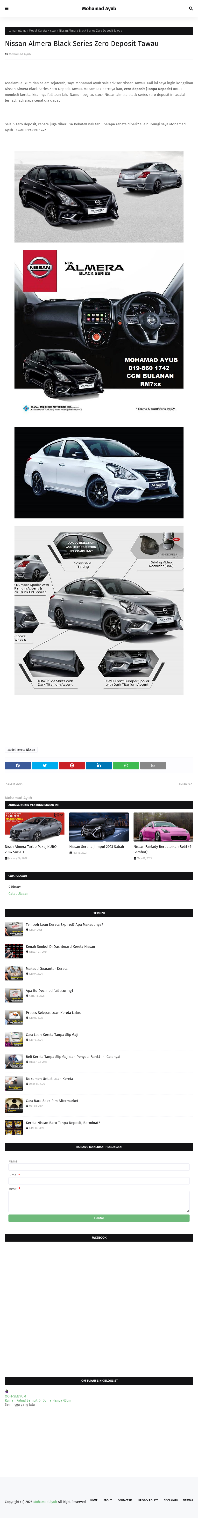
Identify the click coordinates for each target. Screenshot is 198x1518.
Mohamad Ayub (99, 8)
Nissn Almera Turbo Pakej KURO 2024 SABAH (31, 849)
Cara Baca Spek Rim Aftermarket (52, 1101)
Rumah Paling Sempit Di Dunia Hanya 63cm (38, 1400)
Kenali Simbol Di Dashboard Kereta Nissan (60, 946)
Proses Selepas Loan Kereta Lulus (53, 1012)
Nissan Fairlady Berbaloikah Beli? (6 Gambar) (162, 849)
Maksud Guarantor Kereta (47, 968)
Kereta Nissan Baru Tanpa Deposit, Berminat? (63, 1123)
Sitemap (188, 1500)
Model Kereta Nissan (43, 30)
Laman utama (17, 30)
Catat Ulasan (18, 894)
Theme (37, 1511)
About (108, 1500)
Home (94, 1500)
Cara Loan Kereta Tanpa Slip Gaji (52, 1034)
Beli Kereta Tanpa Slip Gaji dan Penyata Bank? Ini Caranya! (73, 1057)
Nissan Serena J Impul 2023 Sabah (96, 846)
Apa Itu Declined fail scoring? (49, 990)
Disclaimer (171, 1500)
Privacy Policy (148, 1500)
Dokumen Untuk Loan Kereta (49, 1079)
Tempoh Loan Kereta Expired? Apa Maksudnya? (64, 924)
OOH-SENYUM (15, 1396)
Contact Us (125, 1500)
